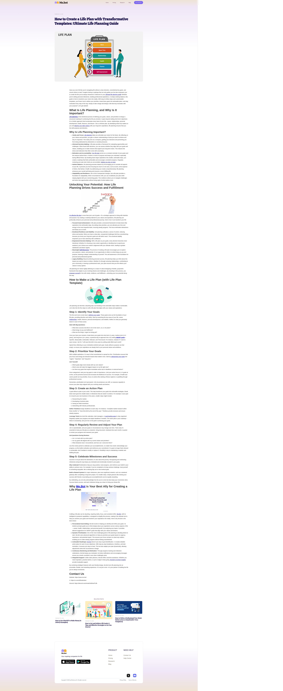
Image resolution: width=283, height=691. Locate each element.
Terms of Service (132, 680)
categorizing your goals (118, 356)
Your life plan (95, 153)
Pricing (110, 658)
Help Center (127, 658)
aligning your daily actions (82, 126)
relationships (73, 319)
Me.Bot (80, 486)
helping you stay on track (108, 162)
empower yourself (74, 273)
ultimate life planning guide (113, 94)
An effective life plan (75, 215)
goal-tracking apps (110, 416)
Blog (109, 664)
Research (111, 661)
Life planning (88, 135)
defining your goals (94, 315)
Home (110, 655)
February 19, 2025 (59, 618)
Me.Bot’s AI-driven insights (118, 560)
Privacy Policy (123, 680)
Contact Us (127, 655)
